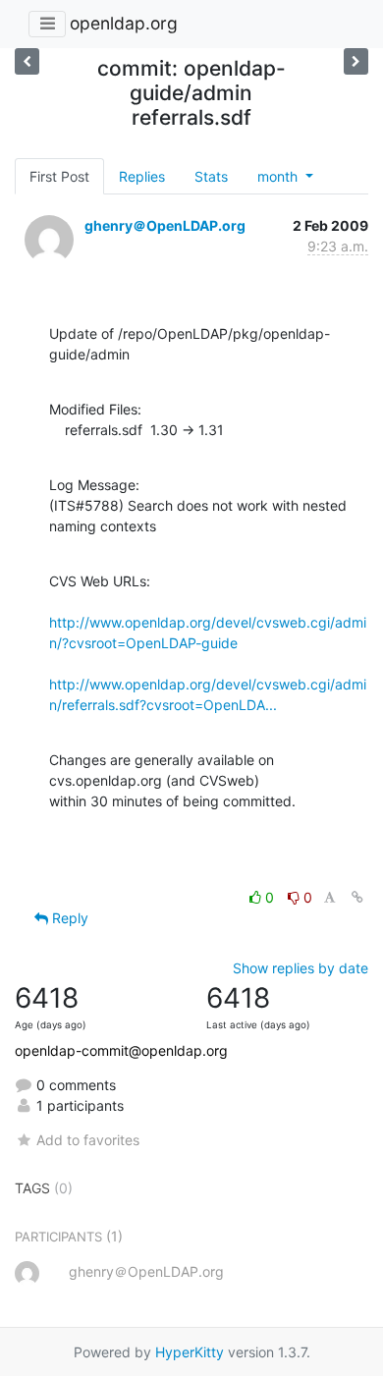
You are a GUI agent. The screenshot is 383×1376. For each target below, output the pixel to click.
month (279, 176)
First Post (59, 176)
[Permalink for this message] (357, 897)
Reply (68, 917)
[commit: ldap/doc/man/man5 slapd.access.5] (356, 61)
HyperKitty (189, 1352)
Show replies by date (300, 968)
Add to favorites (87, 1139)
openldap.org (124, 23)
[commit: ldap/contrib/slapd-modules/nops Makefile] (27, 61)
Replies (142, 176)
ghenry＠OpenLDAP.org (165, 225)
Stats (211, 176)
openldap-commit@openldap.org (121, 1050)
